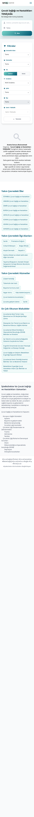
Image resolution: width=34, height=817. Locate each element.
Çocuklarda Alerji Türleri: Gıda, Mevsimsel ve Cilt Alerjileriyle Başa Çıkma (15, 316)
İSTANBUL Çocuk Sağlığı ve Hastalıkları (16, 197)
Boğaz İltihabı (24, 246)
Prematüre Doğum (17, 241)
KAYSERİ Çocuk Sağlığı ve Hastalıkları (15, 229)
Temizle (18, 119)
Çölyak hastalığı (8, 279)
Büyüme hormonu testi (11, 288)
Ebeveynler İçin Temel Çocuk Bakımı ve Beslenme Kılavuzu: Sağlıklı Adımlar (16, 324)
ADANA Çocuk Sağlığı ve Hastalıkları (15, 224)
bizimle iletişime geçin (23, 169)
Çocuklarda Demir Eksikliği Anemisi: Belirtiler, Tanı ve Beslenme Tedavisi (15, 360)
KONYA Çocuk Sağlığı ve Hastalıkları (15, 220)
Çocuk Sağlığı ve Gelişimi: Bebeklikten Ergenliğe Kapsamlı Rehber (16, 354)
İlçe (7, 98)
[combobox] (17, 55)
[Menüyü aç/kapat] (31, 2)
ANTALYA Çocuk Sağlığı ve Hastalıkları (16, 215)
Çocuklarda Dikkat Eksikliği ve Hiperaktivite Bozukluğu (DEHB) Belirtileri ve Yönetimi (14, 332)
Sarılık (5, 241)
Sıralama (8, 79)
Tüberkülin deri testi (10, 283)
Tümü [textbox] (7, 54)
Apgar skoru (7, 292)
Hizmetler (9, 60)
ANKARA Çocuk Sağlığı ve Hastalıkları (15, 201)
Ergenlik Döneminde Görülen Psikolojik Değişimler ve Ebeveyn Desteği (16, 347)
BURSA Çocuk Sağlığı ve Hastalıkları (15, 210)
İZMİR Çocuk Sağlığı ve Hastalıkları (15, 206)
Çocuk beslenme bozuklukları (13, 297)
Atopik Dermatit (8, 250)
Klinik (23, 74)
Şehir (7, 88)
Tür (7, 70)
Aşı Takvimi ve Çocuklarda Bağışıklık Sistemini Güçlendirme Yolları (15, 340)
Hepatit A (21, 250)
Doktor (10, 74)
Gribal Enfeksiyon (9, 246)
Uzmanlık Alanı (10, 50)
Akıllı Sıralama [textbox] (10, 83)
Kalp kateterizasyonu (23, 292)
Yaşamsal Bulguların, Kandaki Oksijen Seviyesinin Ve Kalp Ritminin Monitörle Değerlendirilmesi (16, 264)
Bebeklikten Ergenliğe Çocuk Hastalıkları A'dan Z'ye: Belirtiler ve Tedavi (15, 368)
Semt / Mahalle (10, 107)
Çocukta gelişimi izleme (11, 302)
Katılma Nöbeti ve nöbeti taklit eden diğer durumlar (15, 256)
